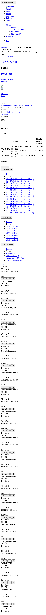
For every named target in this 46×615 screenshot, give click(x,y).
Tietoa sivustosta (18, 29)
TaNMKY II (12, 256)
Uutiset (14, 27)
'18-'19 (4, 279)
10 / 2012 (20, 208)
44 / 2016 (20, 190)
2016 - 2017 (12, 235)
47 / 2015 (20, 194)
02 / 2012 (20, 210)
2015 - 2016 (12, 233)
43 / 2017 (20, 185)
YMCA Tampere (14, 260)
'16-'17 (4, 366)
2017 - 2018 (12, 238)
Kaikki (9, 174)
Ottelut (9, 11)
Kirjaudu (9, 36)
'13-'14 (4, 517)
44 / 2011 (20, 213)
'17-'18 (4, 322)
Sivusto (9, 25)
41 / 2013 (20, 206)
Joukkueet (10, 16)
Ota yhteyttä (16, 34)
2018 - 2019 (12, 240)
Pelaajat (9, 18)
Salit (8, 20)
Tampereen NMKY (15, 258)
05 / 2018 (20, 183)
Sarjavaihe (11, 56)
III (10, 279)
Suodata (5, 167)
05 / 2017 (20, 188)
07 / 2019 (20, 181)
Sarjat (8, 9)
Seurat (8, 14)
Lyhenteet (15, 32)
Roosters (11, 253)
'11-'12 (4, 561)
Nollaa (3, 264)
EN (7, 41)
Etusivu (4, 47)
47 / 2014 (20, 199)
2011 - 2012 (12, 226)
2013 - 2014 (12, 228)
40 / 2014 (20, 201)
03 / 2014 (20, 204)
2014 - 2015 (12, 231)
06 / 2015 (20, 197)
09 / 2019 (20, 178)
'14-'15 (4, 452)
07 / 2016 (20, 192)
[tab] (23, 281)
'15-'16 (4, 409)
